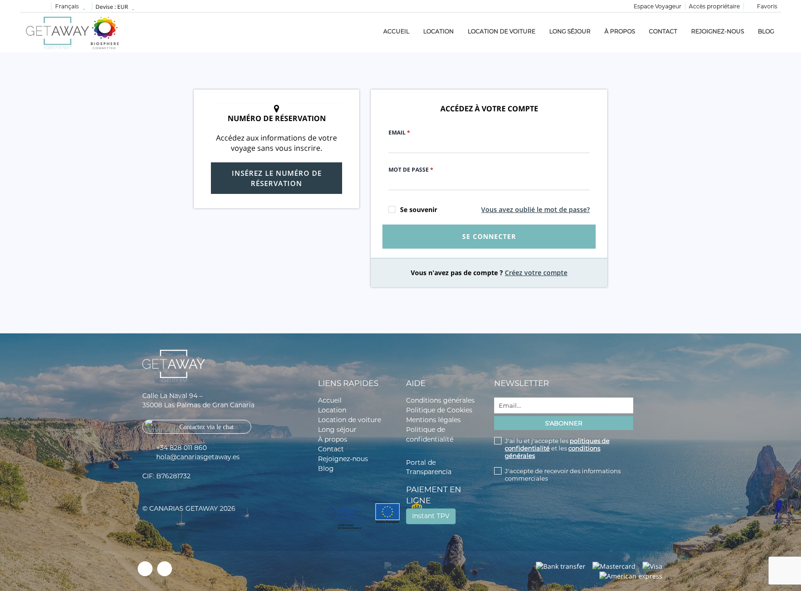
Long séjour (570, 31)
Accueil (396, 31)
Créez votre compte (536, 272)
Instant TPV (431, 516)
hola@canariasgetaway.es (198, 457)
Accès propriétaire (714, 6)
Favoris (766, 6)
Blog (766, 31)
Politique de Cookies (439, 410)
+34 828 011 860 (181, 447)
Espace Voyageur (657, 6)
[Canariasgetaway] (105, 32)
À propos (619, 31)
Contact (663, 31)
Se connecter (489, 236)
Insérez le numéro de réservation (277, 178)
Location (438, 31)
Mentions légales (433, 420)
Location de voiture (501, 31)
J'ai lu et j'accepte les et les (557, 448)
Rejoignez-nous (717, 31)
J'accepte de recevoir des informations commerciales (563, 474)
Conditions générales (440, 400)
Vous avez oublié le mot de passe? (535, 209)
